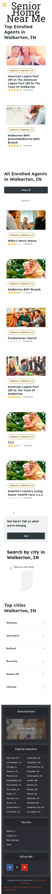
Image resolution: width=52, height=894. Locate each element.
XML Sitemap (13, 840)
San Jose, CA (12, 798)
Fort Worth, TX (13, 811)
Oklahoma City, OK (35, 807)
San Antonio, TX (14, 784)
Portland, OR (33, 802)
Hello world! (26, 728)
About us (11, 831)
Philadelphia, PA (14, 780)
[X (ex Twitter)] (17, 867)
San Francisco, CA (35, 767)
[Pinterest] (24, 867)
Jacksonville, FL (13, 807)
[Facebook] (10, 867)
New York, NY (13, 758)
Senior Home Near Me (26, 12)
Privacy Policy (35, 887)
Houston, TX (12, 771)
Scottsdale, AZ (33, 758)
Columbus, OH (33, 762)
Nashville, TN (33, 798)
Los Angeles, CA (14, 762)
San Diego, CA (13, 789)
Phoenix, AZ (12, 776)
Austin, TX (11, 802)
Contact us (11, 835)
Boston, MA (32, 789)
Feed (9, 844)
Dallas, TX (11, 793)
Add (26, 536)
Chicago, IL (12, 767)
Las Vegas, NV (33, 811)
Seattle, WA (32, 780)
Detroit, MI (32, 793)
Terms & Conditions (20, 887)
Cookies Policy (9, 890)
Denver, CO (32, 784)
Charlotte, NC (33, 771)
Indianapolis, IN (34, 776)
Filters (25, 190)
